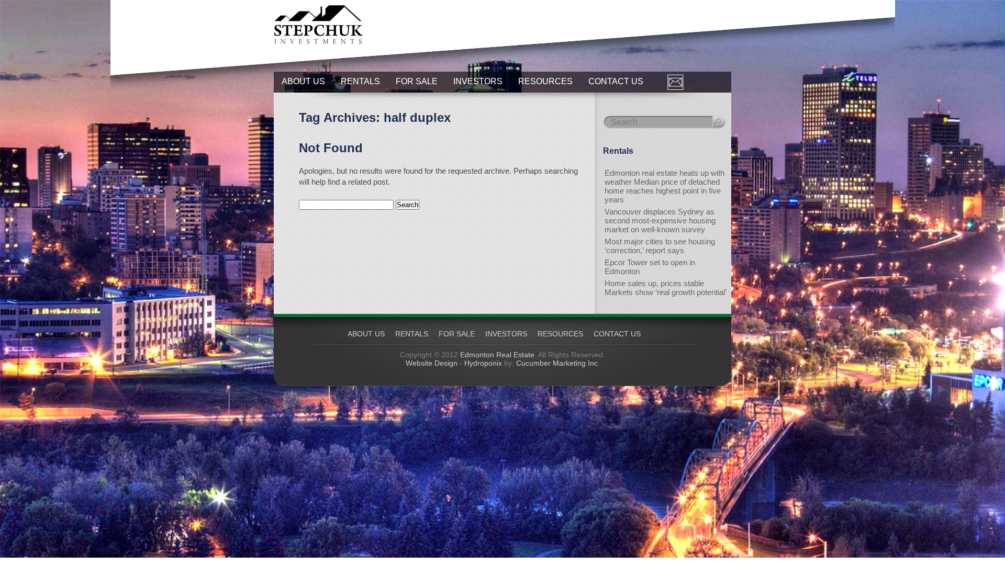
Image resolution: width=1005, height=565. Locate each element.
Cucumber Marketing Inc (557, 363)
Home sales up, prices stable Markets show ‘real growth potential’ (666, 288)
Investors (477, 81)
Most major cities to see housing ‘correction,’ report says (660, 246)
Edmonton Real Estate (497, 355)
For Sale (417, 81)
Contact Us (615, 81)
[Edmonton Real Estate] (318, 41)
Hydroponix (483, 363)
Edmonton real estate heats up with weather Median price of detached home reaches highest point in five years (664, 186)
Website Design (431, 363)
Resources (545, 81)
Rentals (360, 81)
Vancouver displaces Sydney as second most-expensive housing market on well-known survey (660, 220)
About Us (303, 81)
